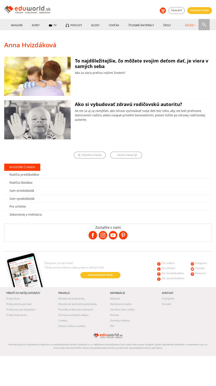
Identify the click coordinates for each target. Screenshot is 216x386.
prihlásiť (176, 10)
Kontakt (114, 315)
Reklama (115, 298)
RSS (112, 326)
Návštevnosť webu (121, 304)
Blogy (95, 25)
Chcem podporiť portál (100, 275)
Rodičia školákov (20, 183)
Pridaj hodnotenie (16, 315)
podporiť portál (199, 10)
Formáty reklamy (120, 320)
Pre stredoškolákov (173, 273)
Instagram (201, 263)
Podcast (76, 25)
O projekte (168, 298)
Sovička (114, 25)
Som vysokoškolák (21, 199)
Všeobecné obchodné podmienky (77, 304)
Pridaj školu (13, 298)
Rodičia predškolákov (24, 175)
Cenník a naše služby (122, 309)
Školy (167, 25)
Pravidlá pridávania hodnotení (75, 309)
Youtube (200, 268)
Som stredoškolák (21, 191)
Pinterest (200, 273)
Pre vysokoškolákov (173, 278)
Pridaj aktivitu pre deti (19, 304)
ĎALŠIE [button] (189, 25)
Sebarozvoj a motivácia (25, 214)
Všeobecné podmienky (71, 298)
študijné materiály (141, 25)
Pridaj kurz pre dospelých (21, 309)
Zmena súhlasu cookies (72, 326)
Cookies (63, 320)
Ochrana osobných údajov (73, 315)
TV (55, 25)
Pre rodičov (168, 263)
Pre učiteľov (17, 206)
